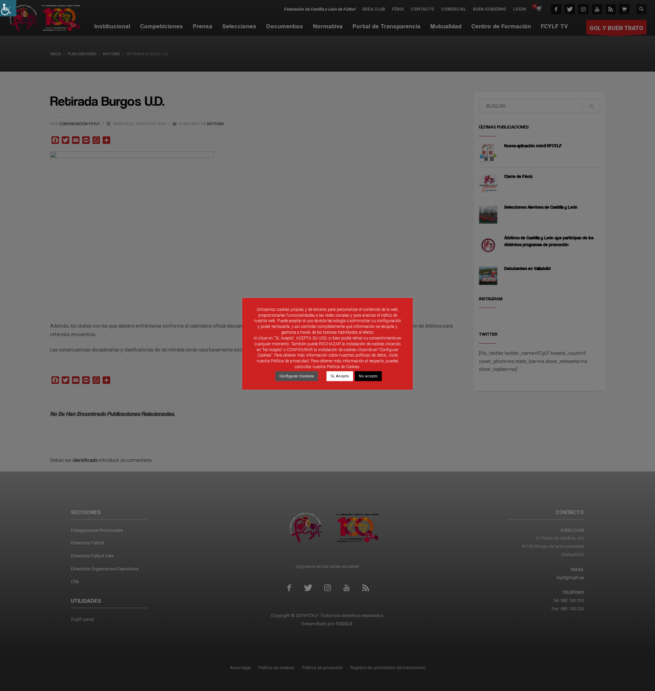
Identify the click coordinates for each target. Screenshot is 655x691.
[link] (8, 8)
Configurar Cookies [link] (296, 376)
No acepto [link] (368, 376)
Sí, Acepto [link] (340, 376)
